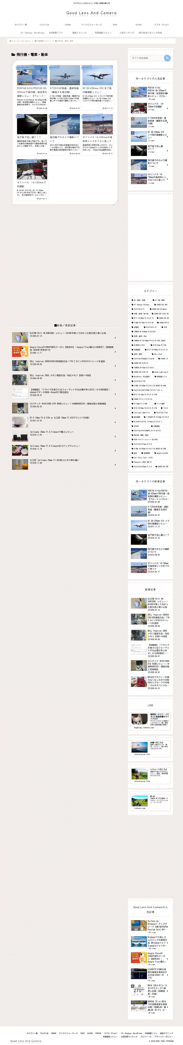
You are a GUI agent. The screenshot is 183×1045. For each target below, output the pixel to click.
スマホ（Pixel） (111, 1033)
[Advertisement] (65, 231)
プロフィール (146, 1037)
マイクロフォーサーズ (68, 1033)
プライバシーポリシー (163, 1037)
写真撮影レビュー (110, 1037)
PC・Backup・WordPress (131, 1033)
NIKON (90, 1033)
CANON (53, 1033)
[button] (167, 58)
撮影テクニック (166, 1033)
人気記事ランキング (129, 1037)
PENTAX (98, 1033)
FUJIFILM (44, 1033)
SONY (83, 1033)
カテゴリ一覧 (32, 1033)
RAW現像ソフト (151, 1033)
